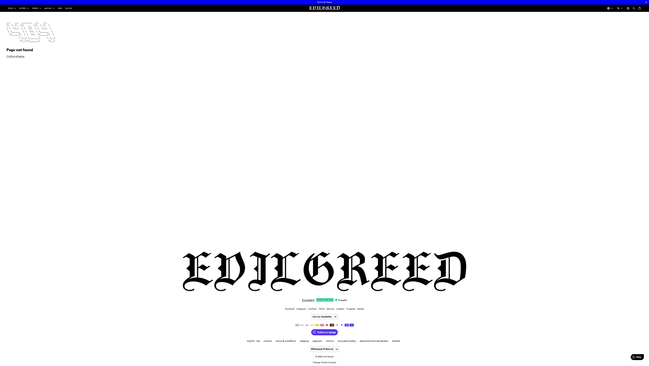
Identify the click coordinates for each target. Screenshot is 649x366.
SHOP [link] (10, 8)
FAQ (258, 340)
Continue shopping (15, 56)
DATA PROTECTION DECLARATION (374, 340)
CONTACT (268, 340)
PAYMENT (317, 340)
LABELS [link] (35, 8)
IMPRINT (251, 340)
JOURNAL (68, 8)
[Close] (646, 2)
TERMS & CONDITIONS (286, 340)
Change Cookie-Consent (324, 362)
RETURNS (330, 340)
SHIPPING (304, 340)
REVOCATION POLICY (347, 340)
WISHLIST (396, 340)
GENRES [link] (48, 8)
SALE (60, 8)
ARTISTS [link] (22, 8)
